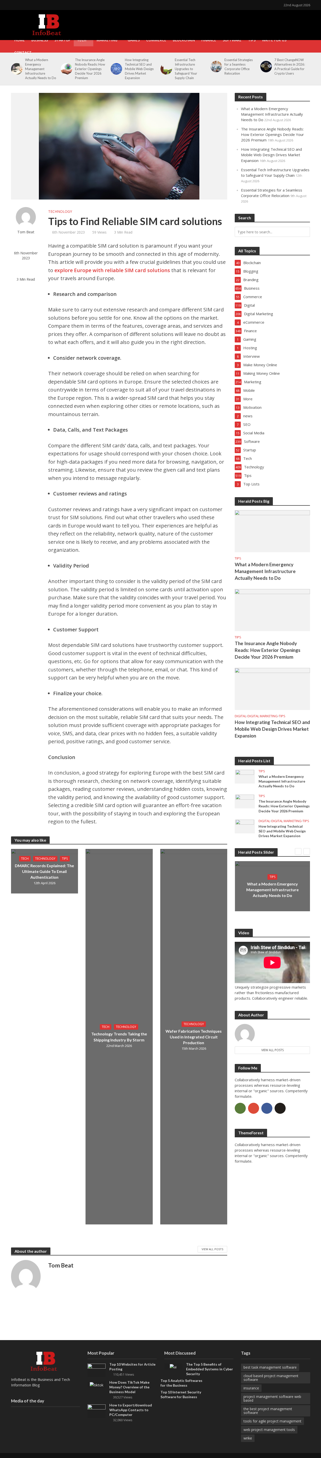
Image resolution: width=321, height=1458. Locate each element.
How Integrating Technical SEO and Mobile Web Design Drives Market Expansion (139, 69)
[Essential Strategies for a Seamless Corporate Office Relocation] (215, 66)
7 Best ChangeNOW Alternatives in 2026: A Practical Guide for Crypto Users (289, 66)
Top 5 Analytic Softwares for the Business (181, 1382)
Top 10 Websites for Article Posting (132, 1366)
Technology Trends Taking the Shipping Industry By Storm (119, 1036)
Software (232, 40)
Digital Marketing (263, 716)
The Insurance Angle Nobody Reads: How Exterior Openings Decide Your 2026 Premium (90, 69)
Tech (81, 40)
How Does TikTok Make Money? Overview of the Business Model (129, 1387)
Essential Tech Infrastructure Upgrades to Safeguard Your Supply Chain (186, 69)
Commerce (156, 40)
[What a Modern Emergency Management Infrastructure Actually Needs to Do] (16, 69)
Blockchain (184, 40)
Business (39, 40)
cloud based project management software (271, 1377)
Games (134, 40)
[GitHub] (280, 1108)
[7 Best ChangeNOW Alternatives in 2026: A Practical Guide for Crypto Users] (265, 66)
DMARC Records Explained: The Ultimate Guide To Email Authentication (44, 871)
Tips (252, 40)
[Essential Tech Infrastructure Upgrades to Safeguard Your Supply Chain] (165, 69)
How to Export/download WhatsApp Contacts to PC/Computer (130, 1410)
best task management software (270, 1367)
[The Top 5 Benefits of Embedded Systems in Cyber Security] (173, 1366)
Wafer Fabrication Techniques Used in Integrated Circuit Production (194, 1037)
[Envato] (240, 1108)
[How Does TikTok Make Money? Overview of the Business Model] (96, 1384)
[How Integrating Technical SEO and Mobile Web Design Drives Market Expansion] (115, 69)
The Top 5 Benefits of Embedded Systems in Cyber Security (209, 1369)
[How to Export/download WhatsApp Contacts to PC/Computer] (97, 1410)
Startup (62, 40)
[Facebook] (266, 1108)
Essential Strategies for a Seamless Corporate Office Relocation (238, 66)
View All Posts (212, 1249)
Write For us (274, 40)
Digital (240, 716)
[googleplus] (253, 1108)
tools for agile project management (272, 1421)
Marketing (107, 40)
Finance (208, 40)
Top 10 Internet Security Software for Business (180, 1394)
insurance (251, 1388)
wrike (248, 1438)
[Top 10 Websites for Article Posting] (97, 1369)
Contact (23, 52)
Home (19, 40)
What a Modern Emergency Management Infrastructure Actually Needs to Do (40, 69)
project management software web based (272, 1398)
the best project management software (268, 1410)
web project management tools (269, 1429)
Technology (60, 211)
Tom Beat (25, 232)
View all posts (272, 1050)
